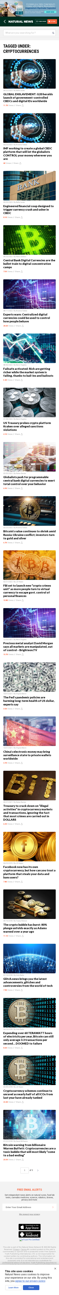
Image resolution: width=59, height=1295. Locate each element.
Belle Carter (20, 90)
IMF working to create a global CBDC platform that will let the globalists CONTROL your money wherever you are (27, 153)
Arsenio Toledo (21, 145)
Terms (24, 1249)
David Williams (22, 1141)
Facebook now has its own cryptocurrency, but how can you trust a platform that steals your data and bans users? (29, 872)
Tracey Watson (21, 921)
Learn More (13, 1287)
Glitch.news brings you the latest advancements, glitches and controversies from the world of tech (28, 982)
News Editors (21, 257)
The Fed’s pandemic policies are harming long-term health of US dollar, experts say (28, 701)
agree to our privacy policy (30, 1281)
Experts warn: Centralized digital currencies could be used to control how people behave (26, 318)
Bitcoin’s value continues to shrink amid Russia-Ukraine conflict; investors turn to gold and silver (29, 534)
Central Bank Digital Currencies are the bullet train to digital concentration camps (29, 264)
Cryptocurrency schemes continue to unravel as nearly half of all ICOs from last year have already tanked (28, 1094)
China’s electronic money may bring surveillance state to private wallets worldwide (27, 755)
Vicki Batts (20, 975)
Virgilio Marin (21, 694)
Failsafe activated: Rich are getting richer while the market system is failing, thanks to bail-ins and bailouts (28, 372)
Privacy (16, 1249)
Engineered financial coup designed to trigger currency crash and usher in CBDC (28, 209)
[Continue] (53, 1207)
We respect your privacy (29, 1214)
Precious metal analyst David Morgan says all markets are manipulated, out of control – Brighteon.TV (28, 646)
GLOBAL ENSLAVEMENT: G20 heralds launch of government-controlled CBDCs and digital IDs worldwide (28, 97)
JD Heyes (19, 582)
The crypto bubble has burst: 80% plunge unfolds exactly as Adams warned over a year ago (25, 928)
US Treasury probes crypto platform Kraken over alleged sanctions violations (27, 426)
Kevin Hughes (21, 365)
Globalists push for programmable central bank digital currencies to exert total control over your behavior (29, 480)
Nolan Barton (21, 473)
